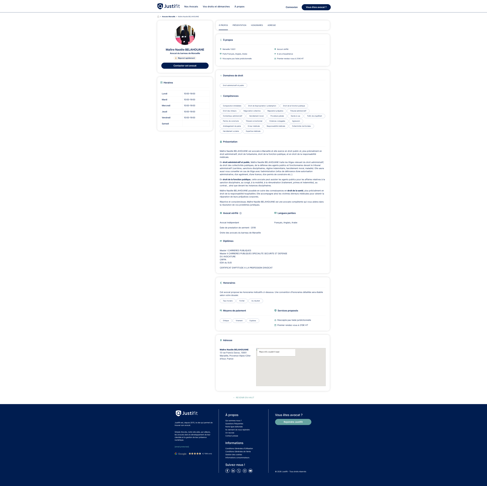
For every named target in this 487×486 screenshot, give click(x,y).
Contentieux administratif (232, 116)
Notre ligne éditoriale (234, 427)
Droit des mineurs (230, 111)
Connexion (292, 7)
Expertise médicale (253, 131)
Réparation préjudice (275, 111)
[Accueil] (159, 16)
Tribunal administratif (298, 111)
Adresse (272, 25)
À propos (239, 6)
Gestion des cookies (233, 454)
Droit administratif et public (233, 85)
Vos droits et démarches (216, 6)
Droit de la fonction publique (294, 106)
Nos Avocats (191, 6)
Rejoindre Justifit (293, 422)
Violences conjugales (277, 121)
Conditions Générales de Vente (238, 451)
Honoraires (257, 25)
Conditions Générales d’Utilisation (239, 448)
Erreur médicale (254, 126)
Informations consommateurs (237, 457)
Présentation (239, 25)
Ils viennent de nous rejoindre (237, 430)
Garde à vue (295, 116)
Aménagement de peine (232, 126)
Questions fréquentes (234, 423)
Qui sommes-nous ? (233, 420)
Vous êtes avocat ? (316, 7)
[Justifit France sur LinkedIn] (233, 470)
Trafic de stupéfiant (314, 116)
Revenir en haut (245, 397)
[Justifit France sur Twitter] (239, 470)
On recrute (229, 433)
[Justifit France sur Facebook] (227, 470)
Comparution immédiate (232, 106)
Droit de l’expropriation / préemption (262, 106)
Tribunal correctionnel (254, 121)
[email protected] (182, 447)
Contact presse (231, 436)
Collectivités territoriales (301, 126)
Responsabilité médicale (276, 126)
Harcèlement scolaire (231, 131)
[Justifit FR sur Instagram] (245, 470)
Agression (296, 121)
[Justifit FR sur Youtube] (251, 470)
